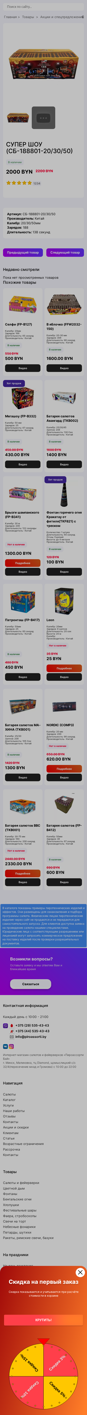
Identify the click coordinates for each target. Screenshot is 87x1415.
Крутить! (43, 1320)
